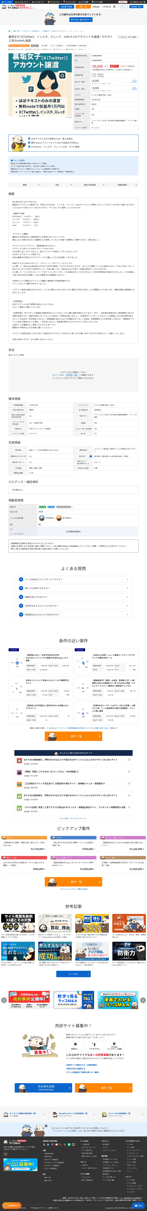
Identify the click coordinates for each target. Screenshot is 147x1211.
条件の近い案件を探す (80, 19)
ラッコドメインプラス (134, 1189)
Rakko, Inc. (126, 1208)
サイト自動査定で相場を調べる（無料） (83, 1072)
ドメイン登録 (131, 1159)
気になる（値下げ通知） (128, 37)
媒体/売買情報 (90, 184)
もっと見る (73, 974)
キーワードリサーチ (134, 1150)
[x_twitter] (44, 1144)
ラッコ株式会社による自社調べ (131, 1198)
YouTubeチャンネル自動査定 (54, 1162)
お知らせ (85, 1165)
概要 (25, 184)
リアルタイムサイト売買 (135, 1156)
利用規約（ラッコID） (110, 1159)
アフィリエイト (132, 1168)
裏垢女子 (46, 31)
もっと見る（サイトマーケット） (73, 818)
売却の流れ (48, 1156)
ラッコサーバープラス (134, 1186)
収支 (57, 184)
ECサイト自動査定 (50, 1168)
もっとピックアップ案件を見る (74, 889)
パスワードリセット (109, 1150)
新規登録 (106, 1144)
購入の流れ (48, 1180)
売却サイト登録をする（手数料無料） (82, 1064)
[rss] (60, 1144)
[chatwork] (52, 1144)
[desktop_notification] (73, 1144)
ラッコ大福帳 (131, 1183)
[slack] (64, 1144)
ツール (129, 1171)
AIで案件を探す (11, 1205)
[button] (56, 1144)
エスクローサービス (88, 1147)
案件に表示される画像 (61, 1200)
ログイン (123, 7)
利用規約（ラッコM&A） (111, 1162)
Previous (4, 1000)
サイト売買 (131, 1147)
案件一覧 (83, 6)
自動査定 (96, 6)
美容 (97, 728)
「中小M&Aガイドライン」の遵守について (44, 1208)
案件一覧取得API (87, 1180)
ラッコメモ (131, 1192)
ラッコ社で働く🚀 (109, 1177)
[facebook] (48, 1144)
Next (143, 1000)
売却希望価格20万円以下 (77, 728)
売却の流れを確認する (76, 1068)
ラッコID (130, 1144)
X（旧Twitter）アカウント (57, 728)
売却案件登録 (66, 6)
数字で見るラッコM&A (89, 1156)
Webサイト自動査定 (51, 1159)
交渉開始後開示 (97, 56)
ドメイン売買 (131, 1162)
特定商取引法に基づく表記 (112, 1171)
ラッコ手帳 (131, 1180)
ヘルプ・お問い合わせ (89, 1168)
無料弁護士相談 (87, 1153)
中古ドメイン (131, 1165)
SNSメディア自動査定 (51, 1165)
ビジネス (90, 728)
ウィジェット (86, 1177)
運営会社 (106, 1174)
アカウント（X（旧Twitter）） (31, 31)
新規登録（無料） (136, 7)
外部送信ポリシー (109, 1168)
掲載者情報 (122, 184)
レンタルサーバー (133, 1153)
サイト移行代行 (87, 1150)
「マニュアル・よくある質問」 (65, 1130)
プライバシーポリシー (110, 1165)
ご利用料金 (106, 6)
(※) (34, 8)
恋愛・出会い (104, 728)
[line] (69, 1144)
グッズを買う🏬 (108, 1180)
